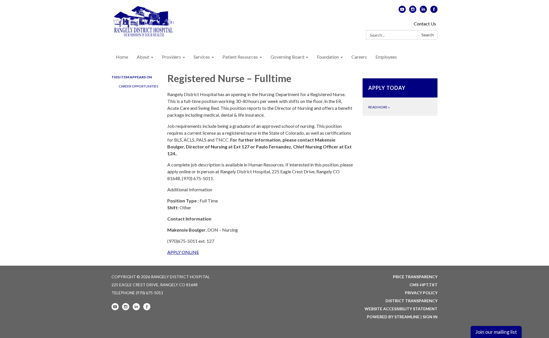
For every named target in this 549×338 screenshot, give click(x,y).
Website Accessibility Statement (401, 308)
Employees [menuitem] (386, 56)
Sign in (430, 316)
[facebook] (433, 11)
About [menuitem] (143, 56)
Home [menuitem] (122, 56)
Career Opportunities (138, 86)
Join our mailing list (496, 332)
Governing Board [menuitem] (287, 56)
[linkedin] (423, 11)
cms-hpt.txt (423, 284)
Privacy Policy (421, 292)
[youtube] (402, 11)
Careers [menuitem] (359, 56)
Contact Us (425, 23)
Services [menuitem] (202, 56)
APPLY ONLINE (183, 252)
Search (427, 34)
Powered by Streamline (393, 316)
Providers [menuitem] (171, 56)
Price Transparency (415, 276)
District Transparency (411, 300)
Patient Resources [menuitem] (240, 56)
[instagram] (412, 11)
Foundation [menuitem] (328, 56)
